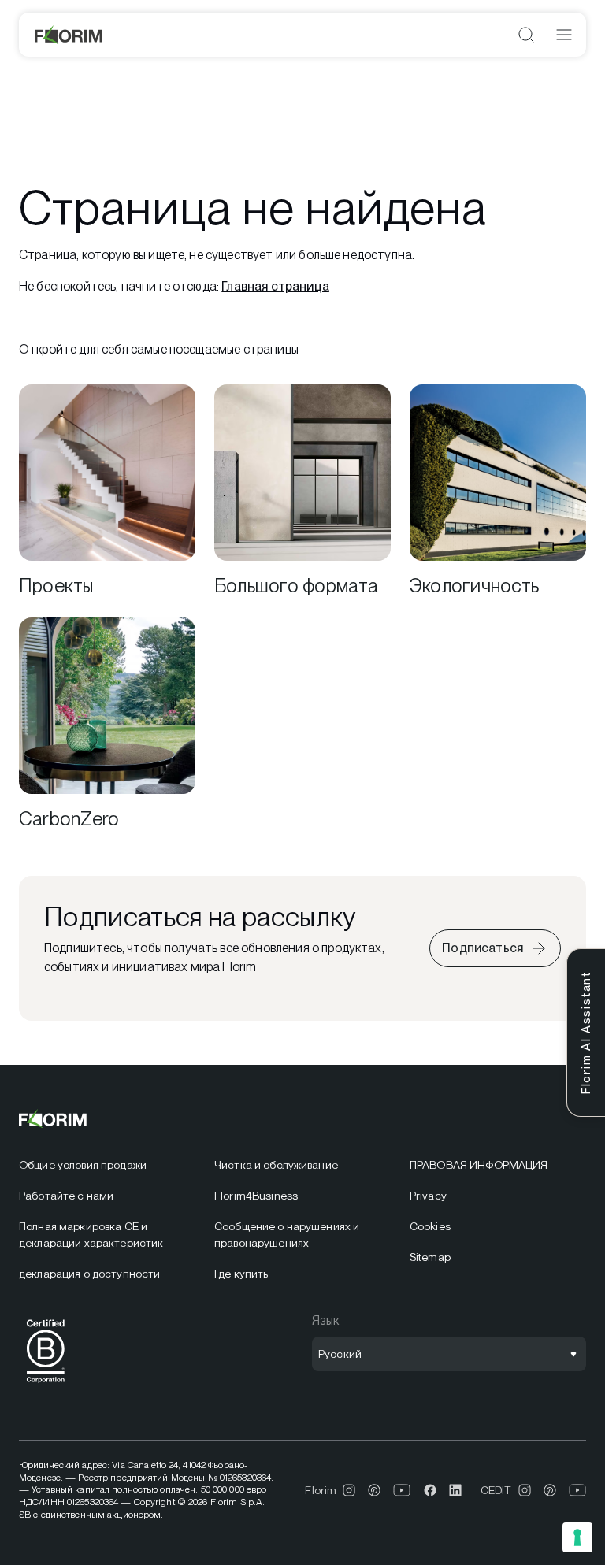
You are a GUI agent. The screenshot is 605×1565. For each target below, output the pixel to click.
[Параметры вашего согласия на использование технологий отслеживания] (577, 1537)
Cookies (430, 1226)
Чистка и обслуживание (276, 1165)
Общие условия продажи (83, 1165)
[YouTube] (402, 1490)
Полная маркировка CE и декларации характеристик (91, 1234)
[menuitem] (107, 1165)
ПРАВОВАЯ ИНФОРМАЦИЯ (479, 1165)
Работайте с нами (66, 1195)
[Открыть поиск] (526, 34)
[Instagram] (349, 1490)
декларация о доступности (89, 1273)
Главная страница (275, 286)
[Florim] (69, 34)
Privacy (428, 1195)
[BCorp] (45, 1385)
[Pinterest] (374, 1490)
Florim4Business (256, 1195)
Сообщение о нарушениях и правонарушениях (286, 1234)
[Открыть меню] (564, 34)
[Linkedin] (455, 1490)
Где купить (241, 1273)
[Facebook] (430, 1490)
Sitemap (430, 1257)
